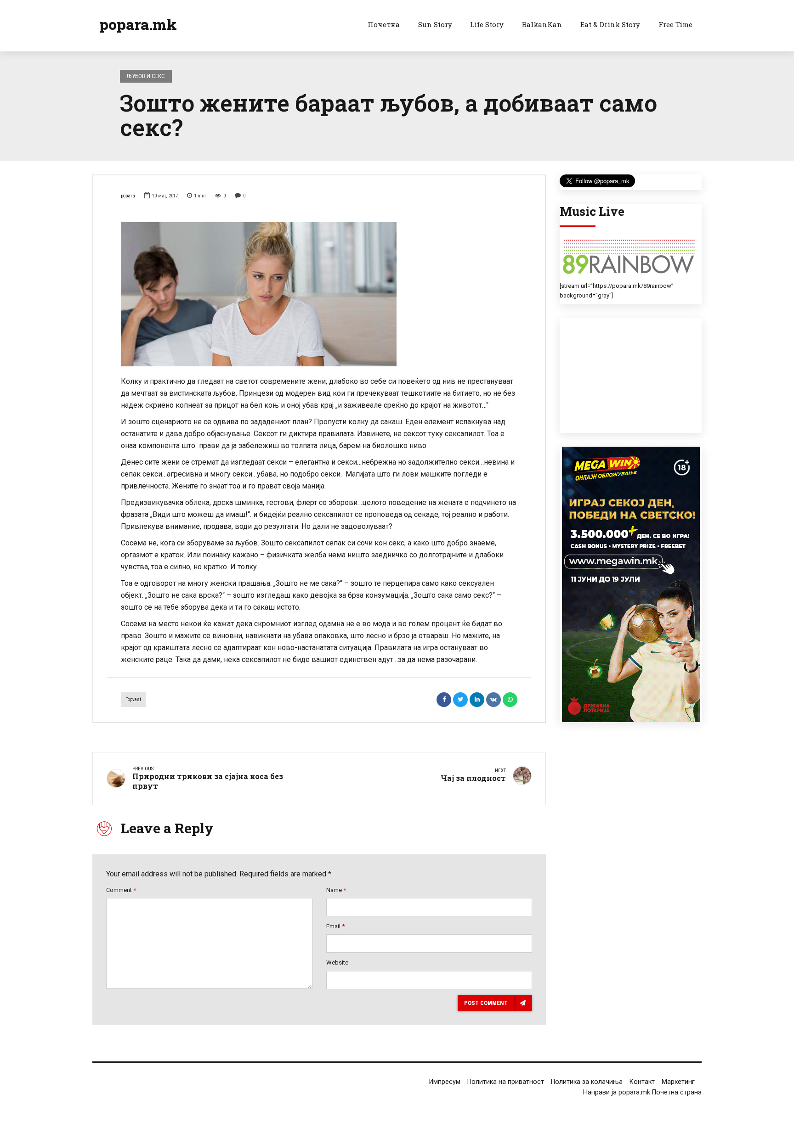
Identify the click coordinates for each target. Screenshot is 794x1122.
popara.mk (138, 24)
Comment (121, 889)
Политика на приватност (505, 1082)
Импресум (444, 1082)
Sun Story (435, 24)
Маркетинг (678, 1082)
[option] (319, 294)
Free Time (675, 24)
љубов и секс (145, 76)
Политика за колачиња (587, 1082)
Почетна (384, 24)
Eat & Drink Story (610, 24)
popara (128, 196)
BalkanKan (542, 24)
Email (335, 926)
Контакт (642, 1082)
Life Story (487, 24)
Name (336, 889)
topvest (133, 699)
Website (337, 962)
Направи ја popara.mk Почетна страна (642, 1092)
